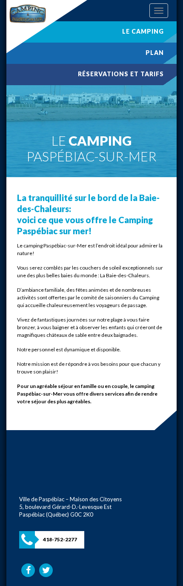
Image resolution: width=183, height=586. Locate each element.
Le (143, 31)
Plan (155, 52)
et (121, 74)
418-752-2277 (60, 539)
